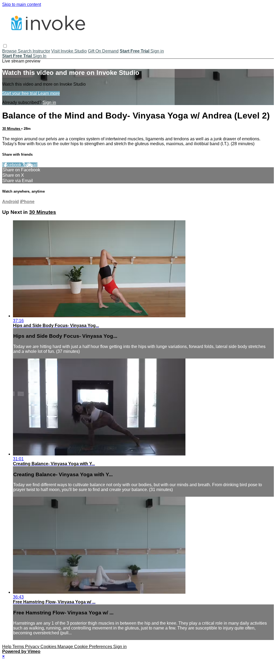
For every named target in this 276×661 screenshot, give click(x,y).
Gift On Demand (103, 51)
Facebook (12, 164)
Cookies (48, 646)
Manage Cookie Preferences (85, 646)
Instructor (41, 51)
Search (25, 51)
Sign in (157, 51)
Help (7, 646)
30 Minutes (11, 129)
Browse (10, 51)
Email (31, 164)
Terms (18, 646)
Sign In (39, 56)
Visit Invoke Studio (69, 51)
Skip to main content (21, 4)
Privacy (32, 646)
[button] (5, 46)
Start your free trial (20, 93)
